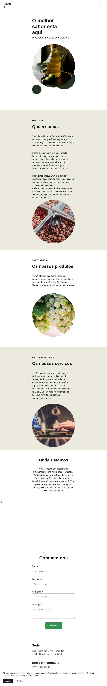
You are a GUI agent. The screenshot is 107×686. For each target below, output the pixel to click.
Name (35, 566)
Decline (19, 681)
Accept (8, 681)
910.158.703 (45, 667)
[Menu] (101, 6)
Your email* (37, 592)
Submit (53, 625)
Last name (37, 579)
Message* (36, 604)
